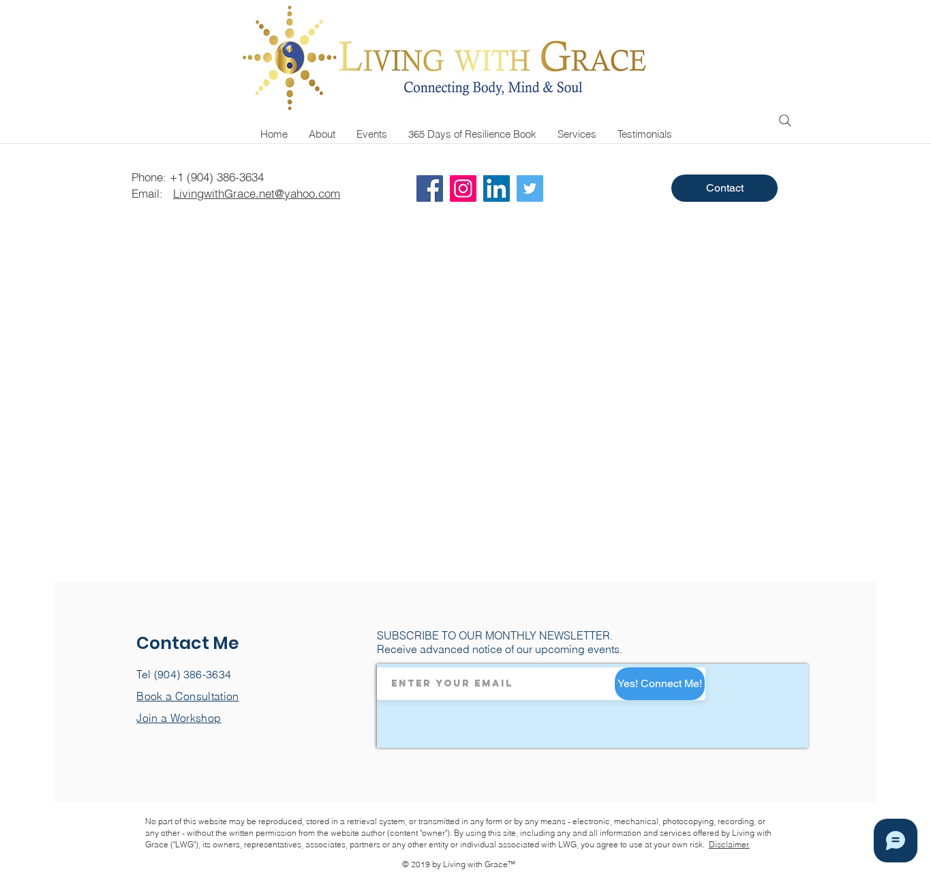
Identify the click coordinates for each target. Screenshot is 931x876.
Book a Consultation (187, 696)
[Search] (785, 120)
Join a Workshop (178, 718)
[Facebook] (429, 188)
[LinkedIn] (496, 188)
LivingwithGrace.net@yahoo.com (256, 193)
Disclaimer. (729, 844)
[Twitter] (530, 188)
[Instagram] (463, 188)
